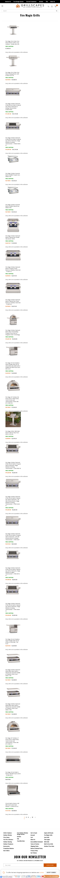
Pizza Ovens (6, 837)
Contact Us (8, 1)
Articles (41, 1)
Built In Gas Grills (48, 844)
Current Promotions (31, 1)
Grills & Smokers (7, 833)
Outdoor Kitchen (7, 835)
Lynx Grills (46, 837)
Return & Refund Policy (37, 848)
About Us (52, 1)
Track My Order (21, 841)
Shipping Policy (34, 846)
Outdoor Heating (7, 842)
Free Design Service (18, 1)
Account (33, 835)
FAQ (47, 1)
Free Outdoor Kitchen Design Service (22, 833)
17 (32, 817)
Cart (32, 837)
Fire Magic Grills (48, 835)
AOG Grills (46, 842)
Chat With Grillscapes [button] (52, 876)
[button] (51, 876)
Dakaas (10, 876)
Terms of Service (35, 844)
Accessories (6, 846)
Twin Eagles (47, 839)
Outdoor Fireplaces (8, 844)
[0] (55, 6)
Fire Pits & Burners (8, 839)
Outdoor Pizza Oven (49, 846)
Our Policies (34, 853)
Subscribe (50, 865)
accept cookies (51, 872)
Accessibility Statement (37, 842)
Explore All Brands (48, 833)
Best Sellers (6, 850)
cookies (41, 872)
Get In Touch (34, 833)
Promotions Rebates (8, 848)
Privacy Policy (34, 850)
